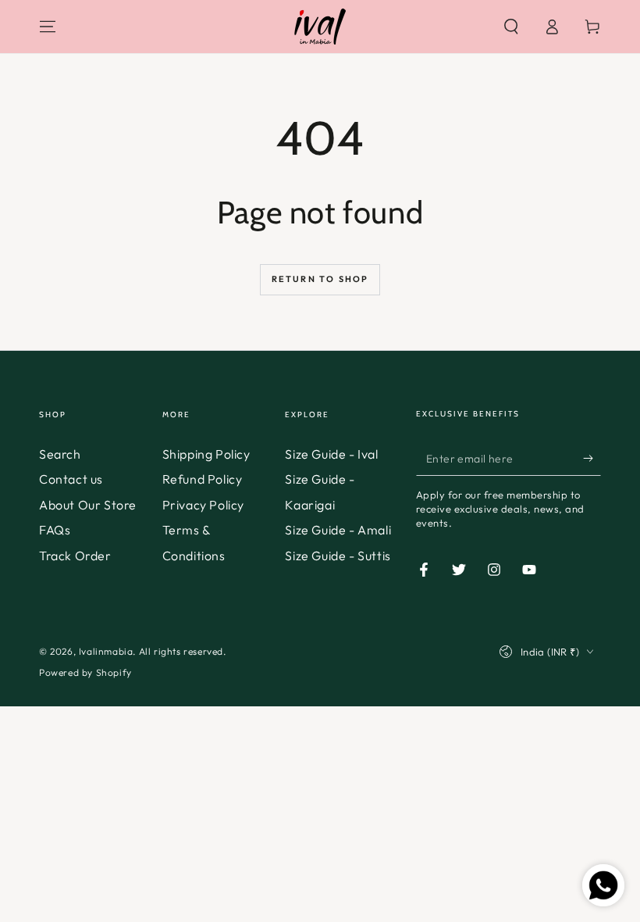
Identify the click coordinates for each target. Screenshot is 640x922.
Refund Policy (202, 479)
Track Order (75, 555)
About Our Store (88, 505)
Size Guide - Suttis (337, 555)
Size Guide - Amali (338, 530)
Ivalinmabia (106, 651)
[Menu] (47, 26)
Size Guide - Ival (331, 454)
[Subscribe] (592, 458)
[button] (511, 26)
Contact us (71, 479)
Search (60, 454)
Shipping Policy (206, 454)
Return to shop (320, 278)
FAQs (54, 530)
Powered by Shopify (85, 672)
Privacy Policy (203, 505)
